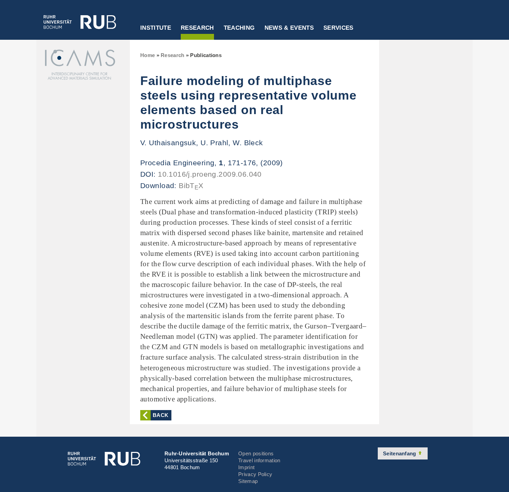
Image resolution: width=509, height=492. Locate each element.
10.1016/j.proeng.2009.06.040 (210, 174)
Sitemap (248, 481)
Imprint (246, 467)
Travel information (259, 460)
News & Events (289, 28)
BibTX (191, 185)
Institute (155, 28)
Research (197, 28)
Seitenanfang (400, 453)
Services (338, 28)
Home (147, 55)
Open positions (256, 453)
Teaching (239, 28)
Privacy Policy (255, 474)
